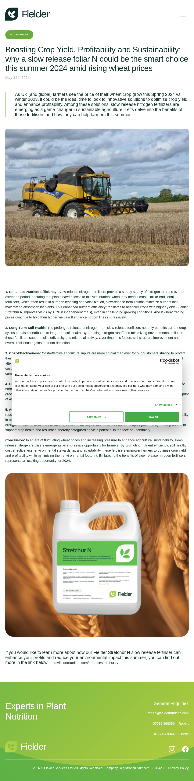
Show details (163, 404)
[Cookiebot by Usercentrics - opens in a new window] (162, 361)
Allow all (152, 416)
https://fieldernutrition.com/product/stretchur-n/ (83, 663)
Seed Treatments (19, 35)
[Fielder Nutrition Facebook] (185, 749)
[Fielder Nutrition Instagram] (172, 749)
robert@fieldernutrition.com (168, 713)
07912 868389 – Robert (171, 723)
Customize (94, 416)
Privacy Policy (178, 768)
